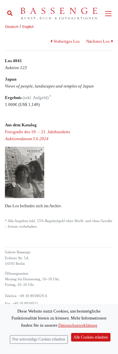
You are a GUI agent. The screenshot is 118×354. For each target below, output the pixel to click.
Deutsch (11, 27)
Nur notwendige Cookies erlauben (38, 339)
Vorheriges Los (66, 41)
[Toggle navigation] (108, 13)
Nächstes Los (98, 41)
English (28, 27)
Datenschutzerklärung (77, 325)
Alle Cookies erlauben (90, 337)
